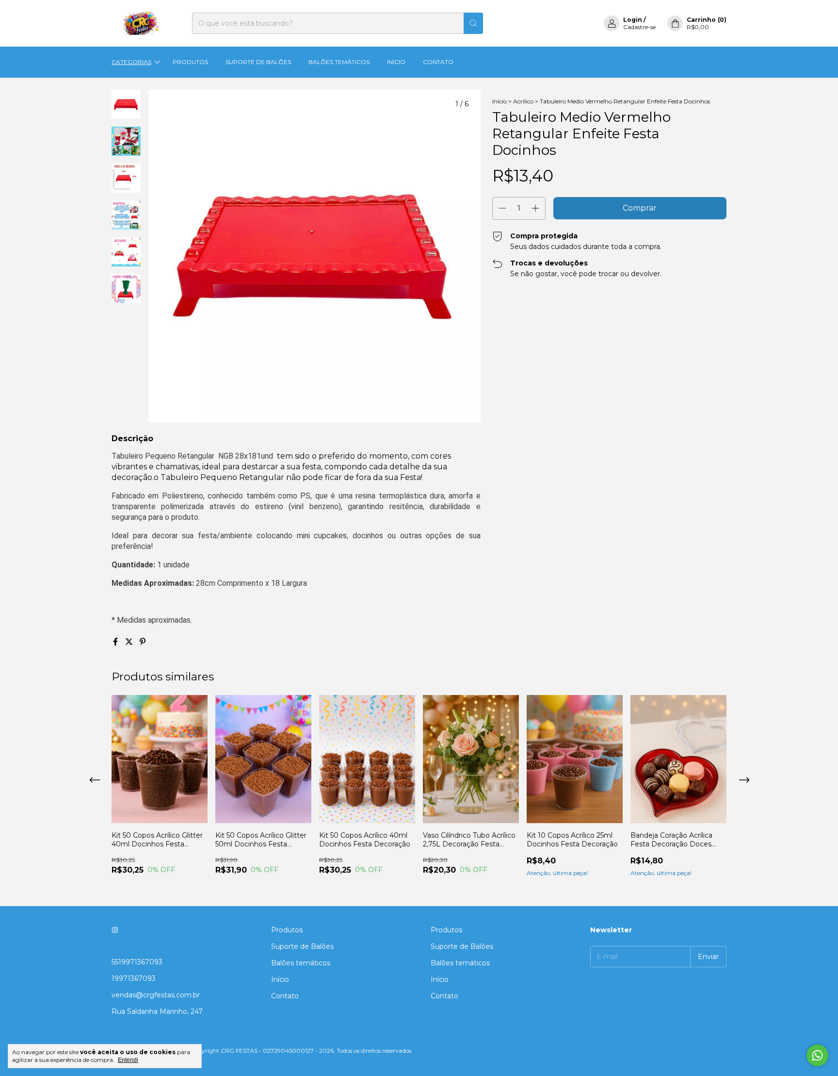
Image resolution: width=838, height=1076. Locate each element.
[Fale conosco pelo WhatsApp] (817, 1055)
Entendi (128, 1060)
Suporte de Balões (258, 62)
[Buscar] (473, 23)
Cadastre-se (639, 27)
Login (632, 19)
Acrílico (523, 101)
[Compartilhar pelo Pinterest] (142, 641)
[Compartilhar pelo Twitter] (130, 641)
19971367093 (134, 978)
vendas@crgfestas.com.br (156, 995)
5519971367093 (137, 962)
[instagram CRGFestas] (115, 930)
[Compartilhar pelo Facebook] (116, 641)
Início (396, 62)
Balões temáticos (339, 62)
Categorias (131, 62)
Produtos (190, 62)
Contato (438, 62)
